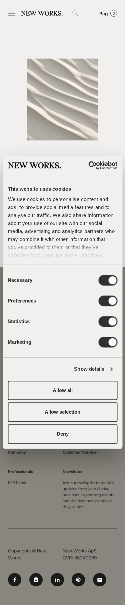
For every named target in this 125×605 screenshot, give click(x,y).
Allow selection (62, 412)
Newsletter (73, 471)
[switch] (107, 301)
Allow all (63, 390)
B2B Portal (17, 482)
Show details (89, 369)
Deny (63, 434)
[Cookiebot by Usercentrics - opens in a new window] (89, 165)
